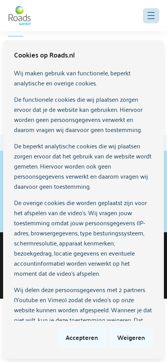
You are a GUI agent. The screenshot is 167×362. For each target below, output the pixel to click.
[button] (151, 15)
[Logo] (19, 15)
